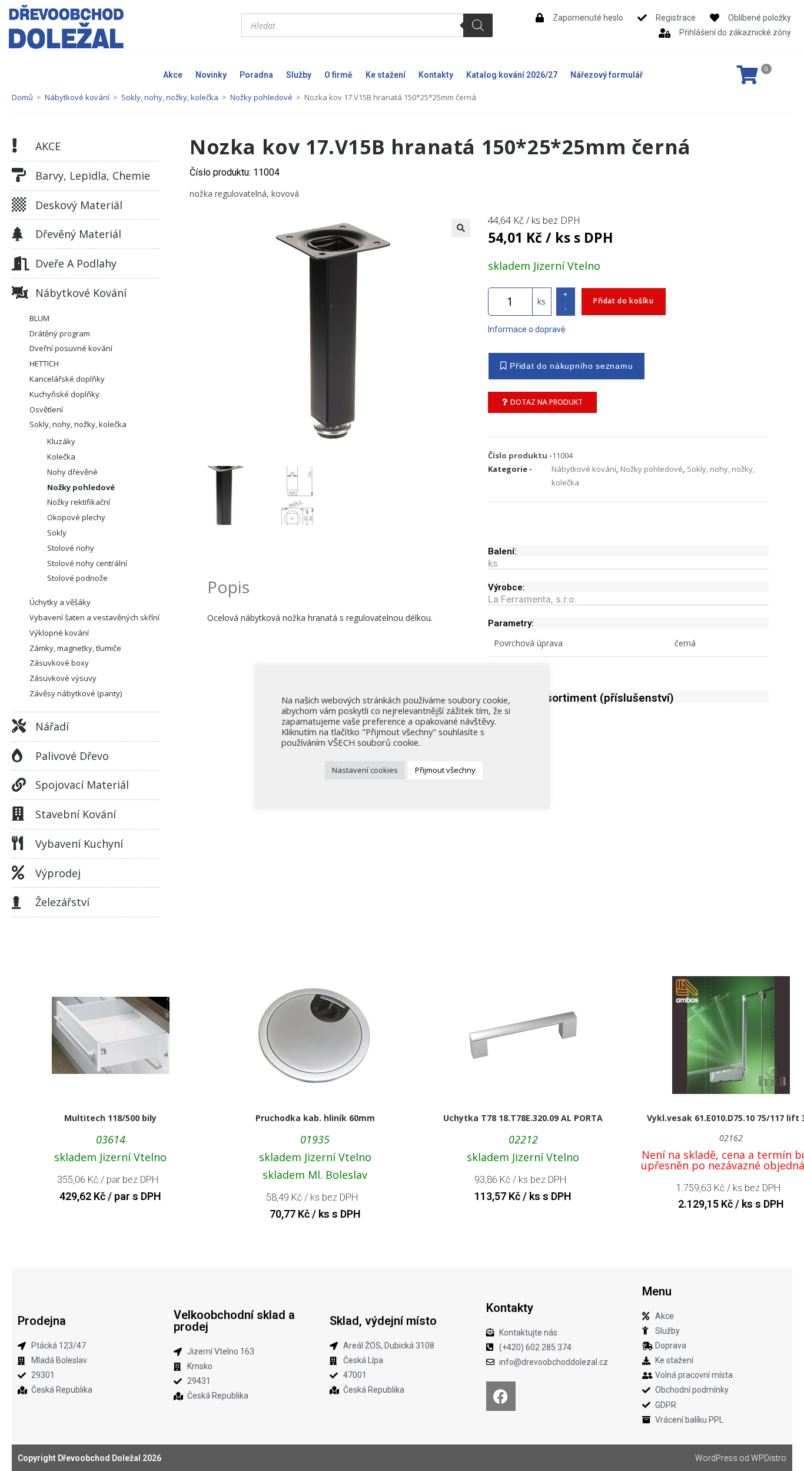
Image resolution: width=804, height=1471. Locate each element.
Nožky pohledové (261, 97)
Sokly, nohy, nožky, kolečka (169, 97)
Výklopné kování (59, 632)
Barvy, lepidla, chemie (92, 175)
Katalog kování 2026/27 (511, 75)
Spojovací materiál (82, 785)
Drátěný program (59, 333)
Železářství (62, 902)
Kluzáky (61, 441)
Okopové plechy (76, 517)
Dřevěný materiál (78, 234)
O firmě (338, 75)
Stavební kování (75, 814)
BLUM (39, 318)
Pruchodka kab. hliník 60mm (315, 1117)
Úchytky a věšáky (60, 602)
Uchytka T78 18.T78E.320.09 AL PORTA (523, 1117)
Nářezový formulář (606, 75)
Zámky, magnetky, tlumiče (75, 648)
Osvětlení (46, 409)
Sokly (57, 532)
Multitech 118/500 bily (110, 1117)
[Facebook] (501, 1396)
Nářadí (52, 726)
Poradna (256, 75)
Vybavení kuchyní (79, 844)
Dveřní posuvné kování (70, 348)
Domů (22, 97)
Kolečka (61, 456)
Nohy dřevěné (72, 472)
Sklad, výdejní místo (383, 1321)
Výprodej (58, 873)
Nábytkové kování (77, 97)
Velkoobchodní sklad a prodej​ (234, 1321)
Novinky (211, 75)
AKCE (48, 146)
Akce (172, 75)
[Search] (478, 25)
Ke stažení (386, 75)
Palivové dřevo (72, 756)
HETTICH (44, 363)
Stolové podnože (77, 578)
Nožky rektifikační (78, 502)
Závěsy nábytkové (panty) (75, 693)
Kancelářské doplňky (67, 378)
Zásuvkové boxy (59, 662)
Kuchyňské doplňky (64, 394)
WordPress (716, 1458)
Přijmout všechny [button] (445, 770)
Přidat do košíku (623, 301)
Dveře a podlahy (76, 263)
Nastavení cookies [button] (365, 770)
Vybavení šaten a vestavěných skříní (94, 617)
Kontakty (435, 75)
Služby (298, 75)
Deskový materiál (78, 205)
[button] (460, 228)
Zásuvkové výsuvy (63, 678)
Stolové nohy (70, 548)
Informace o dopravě (526, 329)
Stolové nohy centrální (87, 563)
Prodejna (42, 1321)
